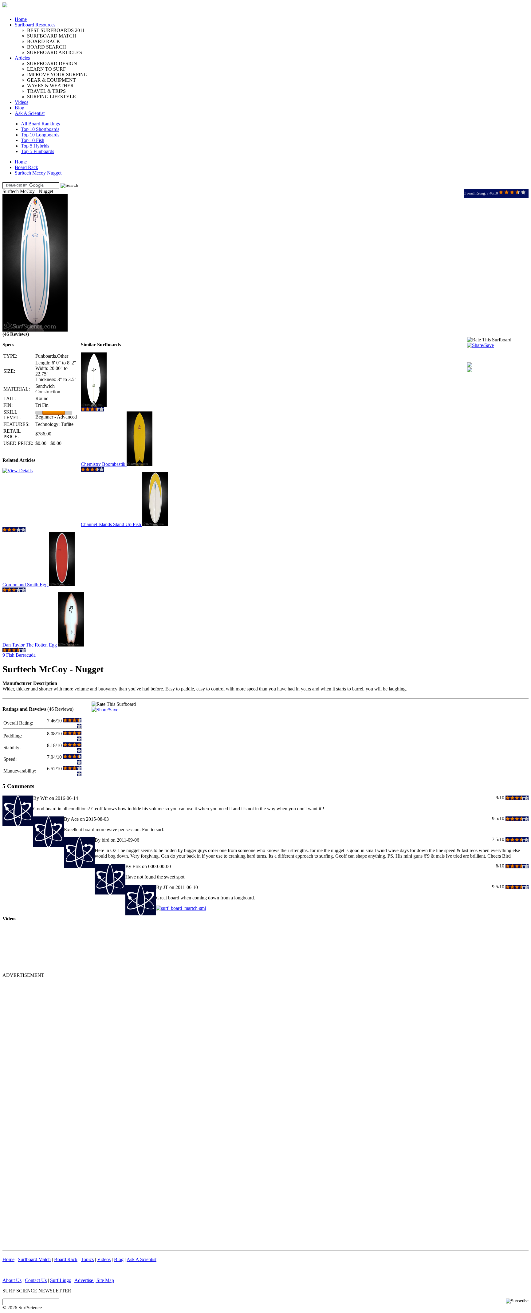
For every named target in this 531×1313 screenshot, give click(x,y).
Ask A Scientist (30, 113)
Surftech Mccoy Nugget (38, 172)
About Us (12, 1280)
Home (21, 19)
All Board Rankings (40, 123)
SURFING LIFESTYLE (51, 96)
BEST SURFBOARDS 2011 (56, 30)
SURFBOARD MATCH (51, 35)
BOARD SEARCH (46, 46)
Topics (87, 1259)
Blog (19, 107)
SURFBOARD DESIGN (52, 63)
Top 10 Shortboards (40, 129)
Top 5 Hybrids (35, 145)
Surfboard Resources (35, 24)
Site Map (105, 1280)
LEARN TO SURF (46, 69)
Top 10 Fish (32, 140)
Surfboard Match (34, 1259)
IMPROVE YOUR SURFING (57, 74)
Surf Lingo (60, 1280)
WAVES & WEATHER (50, 85)
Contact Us (36, 1280)
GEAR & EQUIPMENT (51, 80)
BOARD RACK (43, 41)
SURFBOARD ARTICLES (54, 52)
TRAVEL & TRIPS (46, 91)
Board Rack (26, 167)
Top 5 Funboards (37, 151)
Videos (21, 102)
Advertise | (85, 1280)
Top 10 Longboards (40, 134)
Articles (22, 58)
